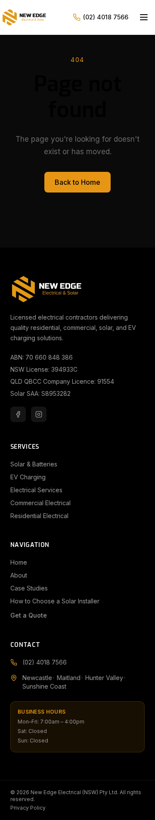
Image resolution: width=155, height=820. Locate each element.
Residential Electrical (39, 515)
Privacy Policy (28, 807)
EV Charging (28, 477)
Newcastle (37, 677)
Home (18, 562)
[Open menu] (143, 17)
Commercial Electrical (40, 502)
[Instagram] (38, 414)
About (18, 575)
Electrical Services (36, 490)
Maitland (69, 677)
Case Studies (29, 588)
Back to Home (77, 182)
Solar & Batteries (33, 464)
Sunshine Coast (44, 686)
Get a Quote (28, 615)
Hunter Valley (104, 677)
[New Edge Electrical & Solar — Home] (36, 17)
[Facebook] (18, 414)
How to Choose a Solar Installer (54, 601)
